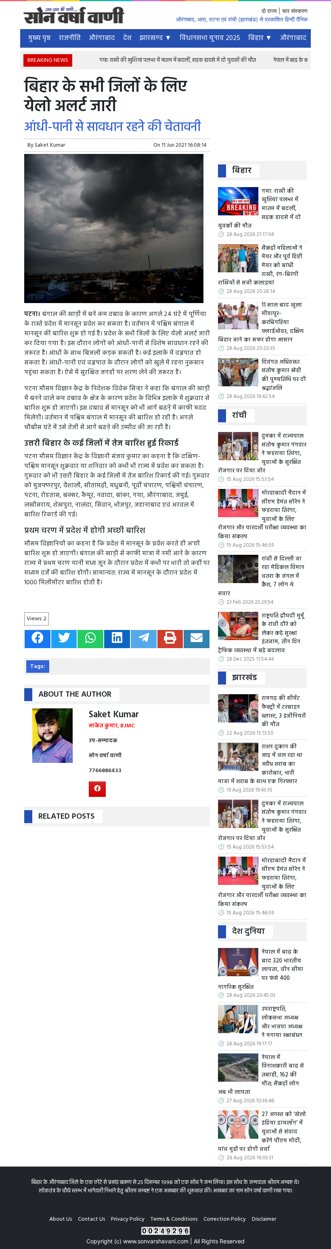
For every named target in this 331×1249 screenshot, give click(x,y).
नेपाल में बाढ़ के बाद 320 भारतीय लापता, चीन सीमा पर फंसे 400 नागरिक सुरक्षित (260, 970)
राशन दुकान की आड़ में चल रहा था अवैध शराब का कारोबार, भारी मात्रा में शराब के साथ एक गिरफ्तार (260, 764)
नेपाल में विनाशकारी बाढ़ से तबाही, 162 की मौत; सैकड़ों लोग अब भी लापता (261, 1075)
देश (127, 38)
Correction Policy (224, 1219)
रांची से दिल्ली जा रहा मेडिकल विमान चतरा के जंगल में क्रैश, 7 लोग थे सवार (261, 576)
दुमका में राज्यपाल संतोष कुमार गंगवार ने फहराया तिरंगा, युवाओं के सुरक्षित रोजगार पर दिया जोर (262, 454)
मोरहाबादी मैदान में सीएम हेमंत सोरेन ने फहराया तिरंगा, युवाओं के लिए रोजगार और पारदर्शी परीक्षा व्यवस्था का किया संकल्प (262, 515)
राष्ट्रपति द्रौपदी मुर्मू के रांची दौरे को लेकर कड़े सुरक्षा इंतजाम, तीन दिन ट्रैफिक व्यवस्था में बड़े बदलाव (261, 633)
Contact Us (91, 1219)
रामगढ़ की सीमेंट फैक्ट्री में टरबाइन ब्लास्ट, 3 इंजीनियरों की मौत (284, 711)
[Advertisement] (262, 118)
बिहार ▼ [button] (260, 38)
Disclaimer (264, 1219)
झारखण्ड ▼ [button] (156, 38)
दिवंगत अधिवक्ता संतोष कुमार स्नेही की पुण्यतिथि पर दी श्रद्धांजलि (284, 375)
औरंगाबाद (102, 38)
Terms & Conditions (174, 1219)
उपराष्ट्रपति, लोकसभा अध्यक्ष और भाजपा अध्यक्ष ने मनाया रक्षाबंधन (282, 1022)
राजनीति (70, 38)
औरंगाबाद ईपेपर (301, 38)
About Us (60, 1219)
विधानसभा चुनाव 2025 (210, 38)
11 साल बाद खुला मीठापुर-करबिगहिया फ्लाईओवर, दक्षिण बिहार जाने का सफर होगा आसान (261, 323)
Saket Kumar (50, 145)
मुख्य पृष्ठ (39, 38)
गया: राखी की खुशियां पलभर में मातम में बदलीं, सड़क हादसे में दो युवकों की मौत (164, 60)
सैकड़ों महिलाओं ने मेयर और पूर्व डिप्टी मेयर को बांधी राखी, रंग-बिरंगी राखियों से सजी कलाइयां (260, 266)
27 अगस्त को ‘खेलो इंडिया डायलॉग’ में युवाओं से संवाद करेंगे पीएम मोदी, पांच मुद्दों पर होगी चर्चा (262, 1132)
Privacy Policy (128, 1219)
